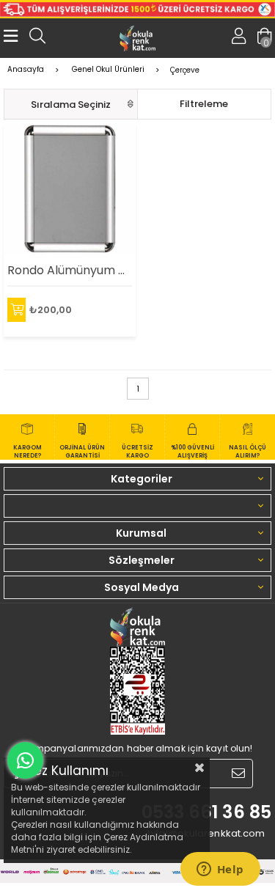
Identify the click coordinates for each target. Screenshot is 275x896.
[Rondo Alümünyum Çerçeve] (70, 189)
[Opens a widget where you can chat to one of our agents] (220, 870)
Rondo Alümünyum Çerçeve (69, 270)
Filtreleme (204, 104)
